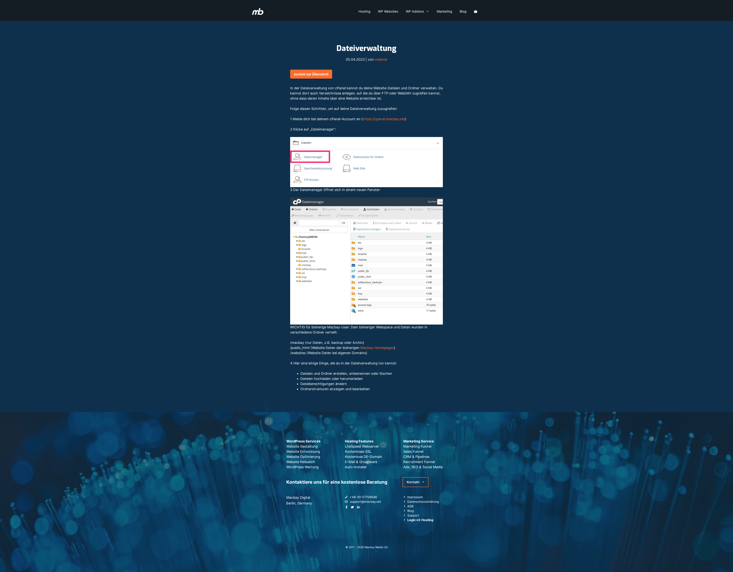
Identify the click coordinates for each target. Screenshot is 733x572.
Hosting (364, 11)
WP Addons (415, 11)
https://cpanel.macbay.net (384, 119)
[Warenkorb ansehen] (475, 11)
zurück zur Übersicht (311, 74)
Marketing (444, 11)
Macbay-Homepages (377, 348)
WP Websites (388, 11)
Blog (463, 11)
